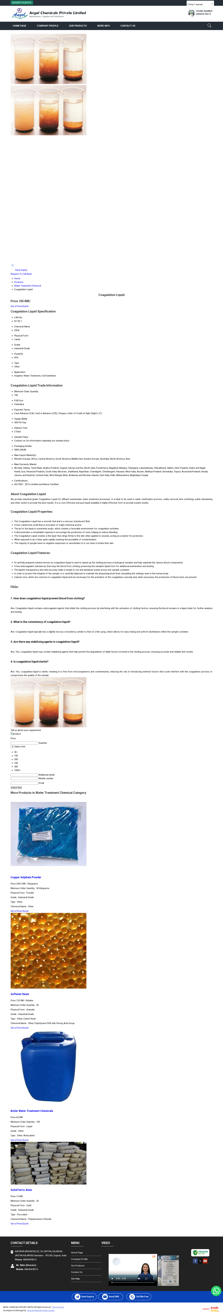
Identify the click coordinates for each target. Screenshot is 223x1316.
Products (18, 282)
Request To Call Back (21, 274)
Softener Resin (20, 994)
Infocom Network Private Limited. (41, 1310)
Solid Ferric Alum (21, 1189)
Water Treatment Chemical (27, 285)
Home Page (19, 25)
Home (17, 278)
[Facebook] (195, 1263)
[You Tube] (205, 1263)
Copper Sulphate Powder (26, 877)
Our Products (78, 25)
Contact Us (127, 25)
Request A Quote (21, 2)
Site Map (75, 1278)
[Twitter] (200, 1263)
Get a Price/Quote (20, 306)
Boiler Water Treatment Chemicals (32, 1110)
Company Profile (47, 25)
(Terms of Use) (58, 1307)
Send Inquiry (21, 270)
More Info (103, 25)
